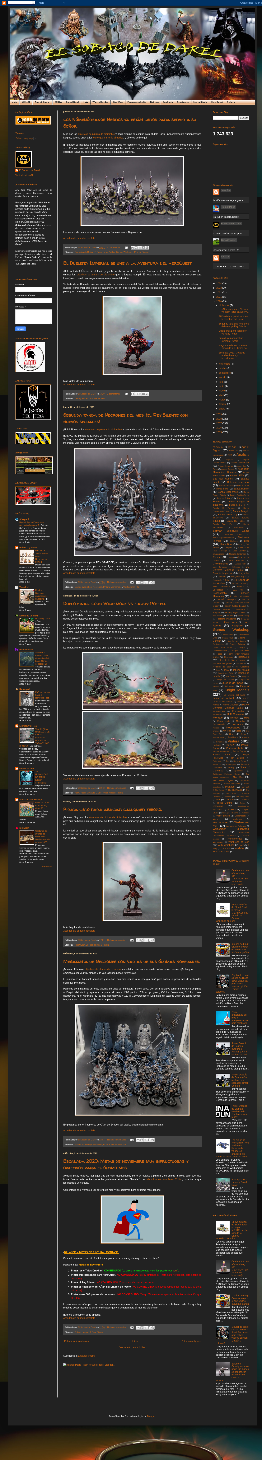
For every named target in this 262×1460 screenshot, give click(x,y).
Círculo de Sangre (237, 554)
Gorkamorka (218, 644)
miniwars (24, 828)
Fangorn (216, 612)
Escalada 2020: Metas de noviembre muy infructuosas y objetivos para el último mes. (125, 1164)
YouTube (239, 848)
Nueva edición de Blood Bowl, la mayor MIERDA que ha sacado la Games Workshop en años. (232, 912)
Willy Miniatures (226, 845)
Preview (230, 745)
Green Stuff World (222, 647)
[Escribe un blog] (136, 248)
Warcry (216, 819)
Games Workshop (124, 252)
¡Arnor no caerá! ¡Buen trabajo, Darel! (219, 217)
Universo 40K (26, 768)
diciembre (224, 305)
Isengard (245, 676)
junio (222, 386)
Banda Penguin (241, 511)
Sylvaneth (230, 786)
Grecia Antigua (237, 644)
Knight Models (109, 793)
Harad (219, 654)
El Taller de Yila (239, 583)
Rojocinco (217, 761)
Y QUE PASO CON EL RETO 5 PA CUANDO (222, 266)
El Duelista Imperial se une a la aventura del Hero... (234, 318)
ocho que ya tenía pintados (108, 137)
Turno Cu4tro (224, 803)
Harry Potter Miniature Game (88, 793)
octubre (223, 368)
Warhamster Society (30, 799)
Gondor (217, 640)
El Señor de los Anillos (105, 252)
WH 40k (26, 102)
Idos (218, 670)
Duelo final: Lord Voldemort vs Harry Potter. (114, 603)
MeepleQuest (219, 711)
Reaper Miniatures (221, 751)
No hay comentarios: (117, 582)
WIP (242, 845)
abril (221, 395)
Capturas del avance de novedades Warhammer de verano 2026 (42, 836)
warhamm (237, 819)
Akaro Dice (234, 451)
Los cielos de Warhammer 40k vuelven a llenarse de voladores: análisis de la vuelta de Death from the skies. (232, 1148)
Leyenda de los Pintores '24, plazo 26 (42, 805)
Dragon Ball (243, 573)
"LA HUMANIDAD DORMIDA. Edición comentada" (41, 777)
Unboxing (218, 806)
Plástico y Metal (28, 547)
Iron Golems (231, 676)
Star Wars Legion (223, 780)
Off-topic (227, 731)
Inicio (14, 102)
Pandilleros (233, 737)
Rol (227, 761)
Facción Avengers (227, 599)
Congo (231, 557)
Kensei (216, 686)
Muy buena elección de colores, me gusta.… (222, 200)
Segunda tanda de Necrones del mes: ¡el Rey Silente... (234, 325)
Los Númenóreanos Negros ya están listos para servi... (234, 310)
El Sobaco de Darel (29, 170)
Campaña (228, 547)
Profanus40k (26, 649)
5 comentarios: (114, 247)
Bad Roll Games (223, 478)
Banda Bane (222, 489)
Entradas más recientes (76, 1341)
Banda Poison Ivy (227, 514)
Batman (154, 102)
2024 (219, 283)
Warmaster (218, 842)
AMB (230, 455)
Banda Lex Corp (237, 505)
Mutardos (240, 721)
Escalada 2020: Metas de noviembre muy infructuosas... (232, 355)
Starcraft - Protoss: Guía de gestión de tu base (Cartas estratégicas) (42, 658)
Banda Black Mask (228, 492)
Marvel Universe (230, 705)
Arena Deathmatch (240, 462)
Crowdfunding (220, 563)
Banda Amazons (226, 485)
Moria (246, 718)
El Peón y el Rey (28, 726)
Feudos (230, 615)
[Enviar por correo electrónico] (132, 248)
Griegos (241, 647)
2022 (219, 292)
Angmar (229, 459)
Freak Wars (230, 622)
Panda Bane (218, 737)
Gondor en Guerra (237, 641)
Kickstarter (230, 686)
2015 (219, 432)
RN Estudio (237, 758)
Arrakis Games (227, 469)
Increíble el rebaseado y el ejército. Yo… (220, 250)
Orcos (232, 734)
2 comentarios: (114, 394)
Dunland (217, 580)
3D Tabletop (218, 447)
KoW (85, 102)
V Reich (231, 809)
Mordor (137, 252)
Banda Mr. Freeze (224, 508)
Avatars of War (237, 475)
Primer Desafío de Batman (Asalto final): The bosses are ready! (240, 1111)
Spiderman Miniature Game (226, 774)
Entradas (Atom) (86, 1356)
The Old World (235, 790)
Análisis (242, 454)
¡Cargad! (24, 519)
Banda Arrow (243, 485)
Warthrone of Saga (238, 842)
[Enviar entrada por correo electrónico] (126, 247)
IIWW (226, 670)
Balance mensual (83, 1332)
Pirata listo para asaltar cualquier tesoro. (112, 809)
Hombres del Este (222, 667)
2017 (219, 423)
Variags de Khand (230, 813)
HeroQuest (217, 102)
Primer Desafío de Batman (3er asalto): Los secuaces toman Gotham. (240, 1080)
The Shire (231, 793)
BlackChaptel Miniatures (223, 537)
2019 (219, 414)
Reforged (24, 689)
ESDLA (58, 102)
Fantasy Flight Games (235, 612)
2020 (219, 301)
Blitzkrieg (234, 541)
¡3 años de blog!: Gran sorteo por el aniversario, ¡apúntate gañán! (240, 948)
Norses (216, 728)
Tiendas (227, 797)
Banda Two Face (223, 524)
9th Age (232, 447)
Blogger (151, 1416)
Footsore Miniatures (226, 619)
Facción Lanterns (221, 609)
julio (221, 382)
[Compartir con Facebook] (143, 248)
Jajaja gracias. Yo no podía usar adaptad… (221, 233)
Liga (244, 698)
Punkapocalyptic (136, 102)
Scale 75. (217, 764)
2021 (219, 297)
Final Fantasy (243, 616)
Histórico (240, 663)
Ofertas (216, 731)
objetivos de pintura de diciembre (96, 134)
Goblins (241, 638)
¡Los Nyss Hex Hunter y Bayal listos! (239, 1182)
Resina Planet (222, 754)
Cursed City (240, 564)
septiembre (225, 373)
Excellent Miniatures (239, 596)
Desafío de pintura (222, 573)
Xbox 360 (225, 848)
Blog (94, 1332)
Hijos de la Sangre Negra (232, 660)
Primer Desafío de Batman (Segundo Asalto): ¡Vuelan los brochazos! (240, 1049)
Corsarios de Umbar (84, 252)
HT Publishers (242, 667)
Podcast (217, 745)
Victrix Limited (223, 816)
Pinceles (220, 742)
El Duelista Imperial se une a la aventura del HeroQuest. (127, 263)
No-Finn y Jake (42, 618)
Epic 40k (238, 590)
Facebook (240, 609)
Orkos (243, 734)
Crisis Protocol (236, 560)
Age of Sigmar (42, 102)
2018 (219, 419)
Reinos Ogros (239, 751)
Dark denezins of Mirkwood (226, 567)
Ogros (238, 731)
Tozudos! (24, 587)
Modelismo (217, 714)
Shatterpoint (231, 764)
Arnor (215, 469)
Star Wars (118, 102)
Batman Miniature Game (231, 530)
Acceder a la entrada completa (79, 238)
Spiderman (239, 771)
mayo (222, 390)
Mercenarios (238, 711)
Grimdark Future (220, 651)
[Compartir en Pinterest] (147, 248)
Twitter (242, 803)
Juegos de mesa (94, 945)
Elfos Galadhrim (221, 586)
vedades (245, 813)
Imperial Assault (241, 670)
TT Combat (244, 800)
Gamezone (228, 635)
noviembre (225, 364)
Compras (217, 557)
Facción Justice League (235, 606)
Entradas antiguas (190, 1341)
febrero (223, 404)
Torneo (230, 799)
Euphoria (168, 102)
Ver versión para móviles (132, 1347)
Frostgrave (183, 102)
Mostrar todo (47, 866)
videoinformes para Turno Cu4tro (163, 1179)
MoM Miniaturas (235, 714)
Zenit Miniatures (221, 851)
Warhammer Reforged (236, 826)
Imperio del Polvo (226, 673)
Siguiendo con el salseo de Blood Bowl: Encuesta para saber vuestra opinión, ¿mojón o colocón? (232, 983)
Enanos (240, 586)
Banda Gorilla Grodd (239, 495)
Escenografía (220, 593)
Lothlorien (241, 701)
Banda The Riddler (236, 521)
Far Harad (217, 615)
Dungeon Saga (238, 576)
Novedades (233, 727)
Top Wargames (242, 797)
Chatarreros (218, 554)
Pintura (231, 102)
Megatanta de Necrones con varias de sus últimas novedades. (131, 961)
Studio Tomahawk (232, 784)
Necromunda (219, 724)
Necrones (97, 587)
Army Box (241, 466)
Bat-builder (238, 527)
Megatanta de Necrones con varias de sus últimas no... (233, 346)
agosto (223, 377)
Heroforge (228, 657)
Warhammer (99, 398)
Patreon (245, 737)
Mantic (216, 705)
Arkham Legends (225, 466)
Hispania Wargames (222, 663)
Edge (227, 580)
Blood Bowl (72, 102)
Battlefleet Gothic (233, 534)
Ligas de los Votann (222, 701)
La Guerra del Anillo (234, 695)
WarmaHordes (100, 102)
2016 (219, 427)
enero (222, 408)
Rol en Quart (239, 761)
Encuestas (218, 590)
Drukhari (222, 576)
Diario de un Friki (28, 615)
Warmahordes (234, 838)
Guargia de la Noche (240, 651)
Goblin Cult (227, 638)
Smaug (231, 767)
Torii (218, 799)
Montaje (218, 717)
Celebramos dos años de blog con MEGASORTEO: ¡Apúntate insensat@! (240, 877)
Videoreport (240, 816)
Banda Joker (224, 498)
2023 (219, 288)
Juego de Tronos (225, 680)
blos (240, 544)
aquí (175, 1270)
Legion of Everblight (224, 698)
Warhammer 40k (131, 587)
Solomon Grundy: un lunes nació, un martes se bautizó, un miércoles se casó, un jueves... (232, 1372)
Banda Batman (241, 488)
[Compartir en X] (140, 248)
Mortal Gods (200, 102)
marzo (222, 399)
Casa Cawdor (239, 551)
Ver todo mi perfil (24, 175)
